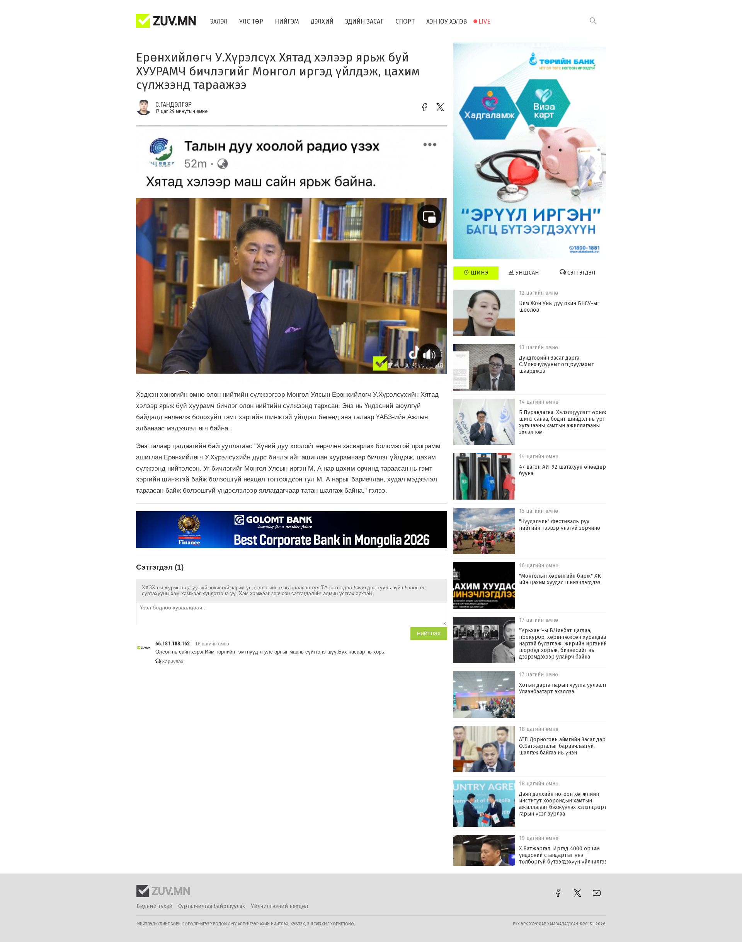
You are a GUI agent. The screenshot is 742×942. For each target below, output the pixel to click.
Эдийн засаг (364, 21)
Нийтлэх (429, 634)
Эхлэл (219, 21)
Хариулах (172, 661)
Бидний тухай (154, 906)
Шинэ (478, 273)
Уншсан (526, 273)
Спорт (405, 21)
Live (484, 21)
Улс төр (251, 21)
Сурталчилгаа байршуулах (211, 906)
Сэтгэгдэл (581, 273)
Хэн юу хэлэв (446, 21)
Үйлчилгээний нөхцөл (279, 906)
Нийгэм (287, 21)
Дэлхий (322, 21)
